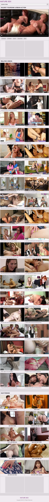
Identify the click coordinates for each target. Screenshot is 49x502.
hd (25, 38)
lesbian (9, 38)
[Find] (47, 4)
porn (15, 38)
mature (4, 38)
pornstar (20, 38)
